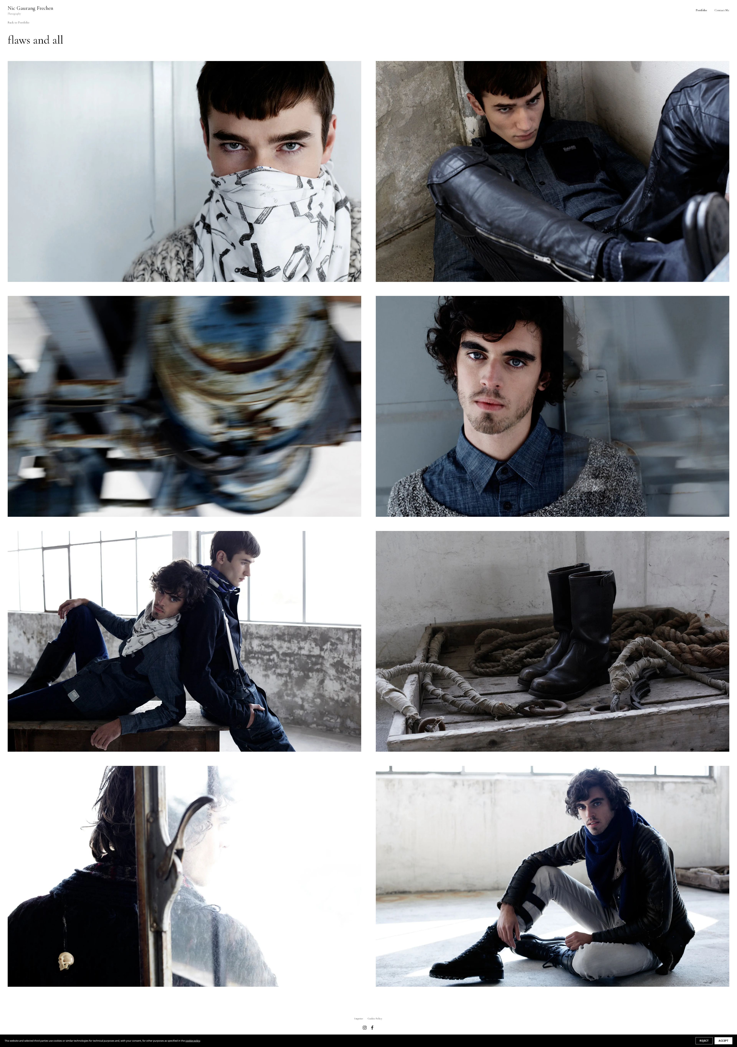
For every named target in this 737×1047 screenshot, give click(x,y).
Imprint (358, 1018)
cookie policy (192, 1040)
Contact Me (722, 10)
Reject (704, 1040)
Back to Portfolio (18, 22)
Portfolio (701, 10)
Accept (723, 1040)
